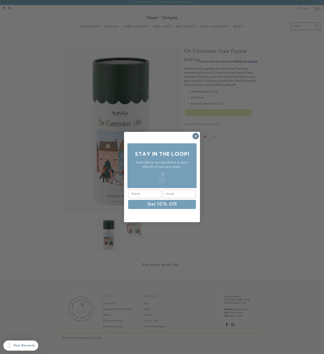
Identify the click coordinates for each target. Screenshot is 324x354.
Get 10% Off (162, 204)
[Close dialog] (196, 136)
